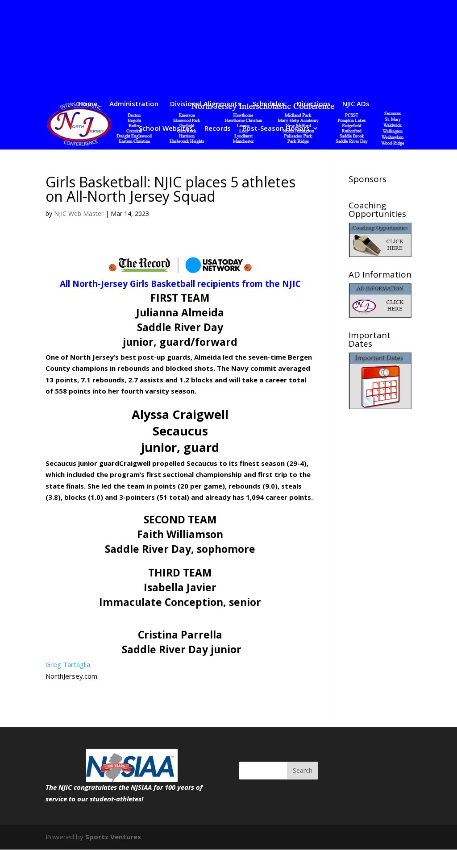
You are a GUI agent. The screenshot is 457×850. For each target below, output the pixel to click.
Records (217, 129)
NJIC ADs (356, 104)
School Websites (166, 129)
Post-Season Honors (276, 129)
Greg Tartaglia (68, 664)
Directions (314, 104)
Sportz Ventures (113, 836)
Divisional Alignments (205, 104)
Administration (133, 104)
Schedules (269, 104)
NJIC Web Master (79, 213)
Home (88, 104)
